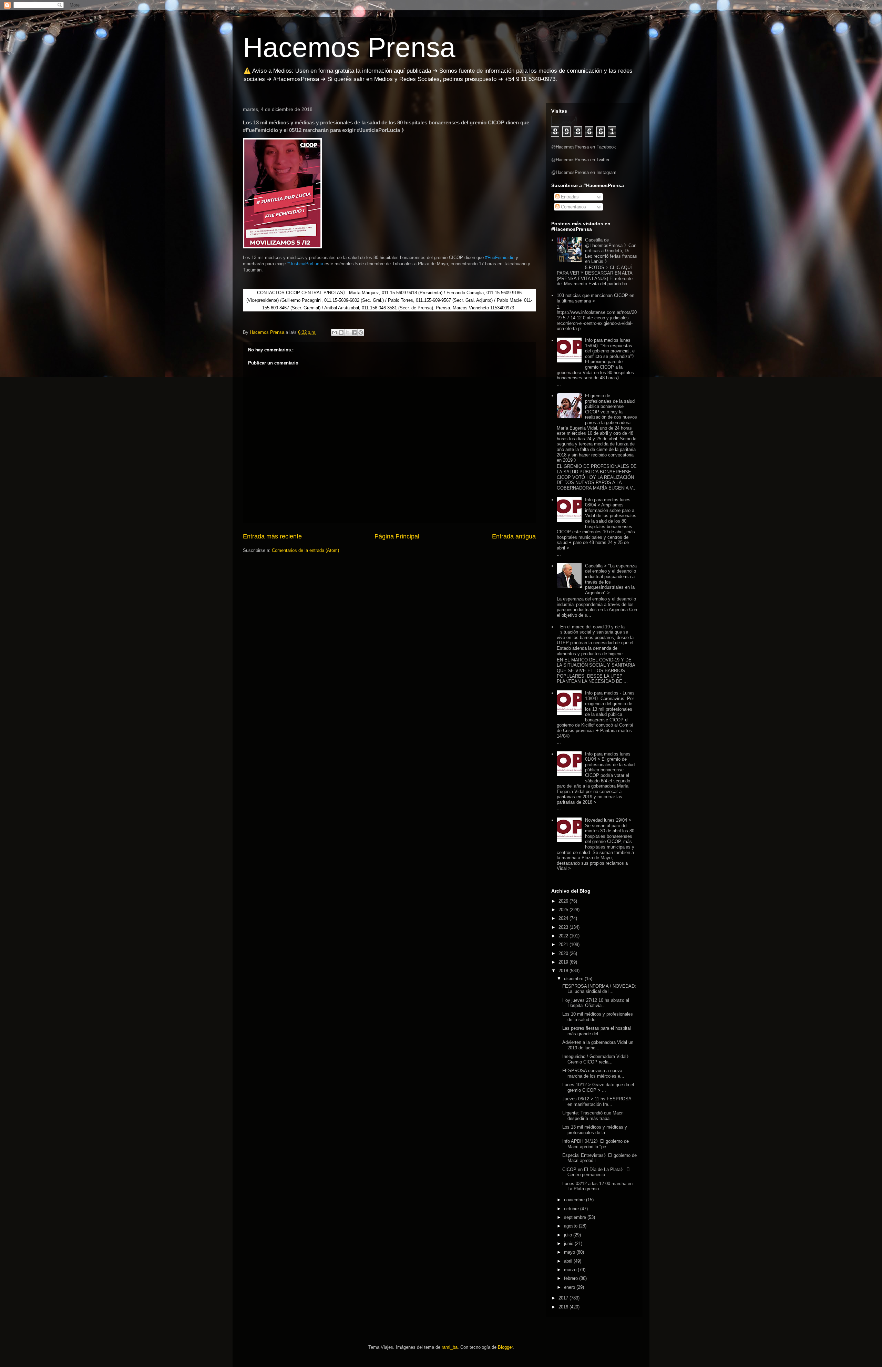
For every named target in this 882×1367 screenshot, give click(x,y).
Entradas (569, 196)
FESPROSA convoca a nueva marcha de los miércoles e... (593, 1073)
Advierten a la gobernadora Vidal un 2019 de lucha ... (597, 1045)
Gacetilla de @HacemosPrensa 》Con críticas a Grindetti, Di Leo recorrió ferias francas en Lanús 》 (611, 250)
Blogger (505, 1347)
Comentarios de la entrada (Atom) (305, 550)
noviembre (575, 1199)
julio (568, 1234)
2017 (564, 1298)
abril (569, 1261)
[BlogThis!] (341, 332)
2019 (564, 962)
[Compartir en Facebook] (354, 332)
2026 (564, 901)
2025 (564, 909)
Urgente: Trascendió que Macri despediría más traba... (593, 1115)
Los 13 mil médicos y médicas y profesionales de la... (594, 1129)
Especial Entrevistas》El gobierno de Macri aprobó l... (599, 1158)
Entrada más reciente (272, 536)
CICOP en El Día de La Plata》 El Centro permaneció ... (596, 1172)
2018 (564, 970)
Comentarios (573, 206)
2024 (564, 918)
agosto (571, 1226)
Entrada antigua (514, 536)
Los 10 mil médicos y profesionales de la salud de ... (597, 1016)
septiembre (575, 1217)
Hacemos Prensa (349, 47)
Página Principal (397, 536)
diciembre (574, 978)
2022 (564, 935)
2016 (564, 1306)
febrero (571, 1278)
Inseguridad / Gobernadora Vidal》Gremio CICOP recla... (596, 1059)
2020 (564, 953)
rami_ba (450, 1347)
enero (570, 1287)
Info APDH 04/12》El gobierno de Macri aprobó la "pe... (595, 1144)
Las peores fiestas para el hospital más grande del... (596, 1031)
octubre (572, 1208)
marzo (571, 1269)
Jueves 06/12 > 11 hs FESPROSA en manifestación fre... (596, 1101)
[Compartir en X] (347, 332)
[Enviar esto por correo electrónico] (334, 332)
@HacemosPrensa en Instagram (583, 172)
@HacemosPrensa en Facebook (583, 147)
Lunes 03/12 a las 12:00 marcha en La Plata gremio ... (597, 1186)
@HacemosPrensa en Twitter (580, 159)
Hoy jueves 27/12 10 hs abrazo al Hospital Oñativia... (595, 1003)
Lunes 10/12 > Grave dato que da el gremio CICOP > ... (598, 1087)
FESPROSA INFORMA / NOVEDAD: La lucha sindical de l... (599, 989)
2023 (564, 927)
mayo (570, 1252)
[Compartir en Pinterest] (360, 332)
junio (569, 1243)
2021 (564, 944)
